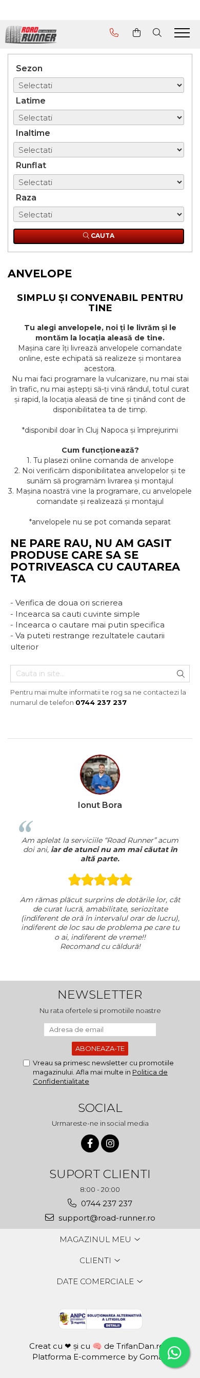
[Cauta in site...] (157, 33)
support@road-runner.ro (105, 1218)
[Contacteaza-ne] (114, 33)
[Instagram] (110, 1143)
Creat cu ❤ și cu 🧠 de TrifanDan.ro (97, 1346)
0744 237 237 (105, 1203)
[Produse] (183, 36)
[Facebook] (90, 1143)
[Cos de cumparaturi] (137, 33)
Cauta (101, 235)
